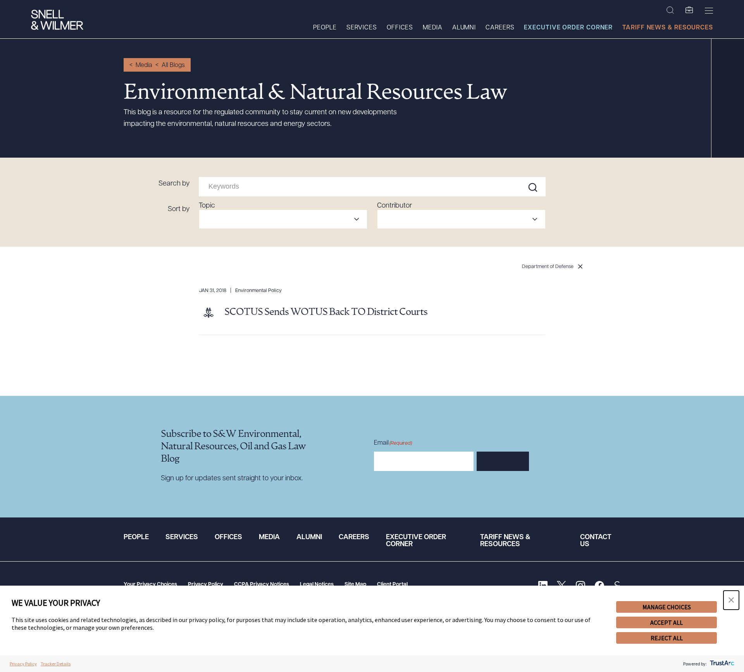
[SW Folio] (689, 10)
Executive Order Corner (568, 28)
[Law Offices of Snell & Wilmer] (57, 21)
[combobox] (283, 219)
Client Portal (392, 585)
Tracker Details (56, 664)
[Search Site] (670, 10)
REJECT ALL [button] (667, 638)
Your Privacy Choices (150, 585)
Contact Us (595, 541)
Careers (500, 28)
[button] (731, 600)
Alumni (464, 28)
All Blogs (173, 65)
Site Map (355, 585)
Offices (400, 28)
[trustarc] (721, 664)
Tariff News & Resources (667, 28)
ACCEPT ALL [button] (666, 622)
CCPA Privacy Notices (261, 585)
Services (361, 28)
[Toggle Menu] (709, 10)
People (324, 28)
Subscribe (503, 462)
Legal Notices (317, 585)
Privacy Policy (205, 585)
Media (433, 28)
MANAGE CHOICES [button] (666, 607)
